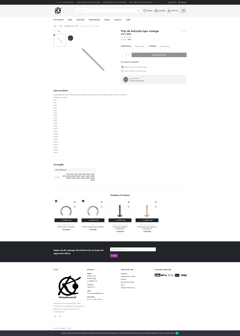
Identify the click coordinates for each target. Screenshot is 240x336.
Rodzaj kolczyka (94, 20)
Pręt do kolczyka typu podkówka (93, 227)
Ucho (123, 225)
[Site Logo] (57, 10)
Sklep (70, 20)
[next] (185, 31)
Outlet (128, 20)
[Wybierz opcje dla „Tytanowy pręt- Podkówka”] (74, 202)
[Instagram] (60, 316)
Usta (126, 225)
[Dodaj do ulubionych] (74, 207)
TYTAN (73, 225)
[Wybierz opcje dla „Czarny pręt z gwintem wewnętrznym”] (128, 202)
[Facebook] (55, 316)
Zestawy (107, 20)
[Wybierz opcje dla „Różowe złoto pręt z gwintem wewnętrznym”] (156, 202)
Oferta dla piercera (63, 225)
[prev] (182, 31)
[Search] (138, 10)
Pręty (129, 39)
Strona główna (58, 20)
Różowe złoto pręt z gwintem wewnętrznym (147, 228)
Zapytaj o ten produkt (137, 81)
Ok (177, 333)
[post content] (66, 210)
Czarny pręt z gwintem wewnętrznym (120, 228)
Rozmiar (152, 46)
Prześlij (113, 255)
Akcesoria (118, 20)
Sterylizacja (126, 46)
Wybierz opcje (67, 220)
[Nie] (238, 333)
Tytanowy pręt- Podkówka (66, 227)
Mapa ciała (80, 20)
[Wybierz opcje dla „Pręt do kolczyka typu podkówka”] (102, 202)
